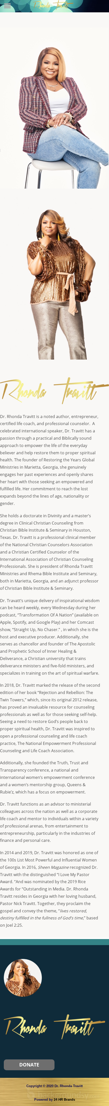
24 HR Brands (64, 1099)
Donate (29, 1064)
